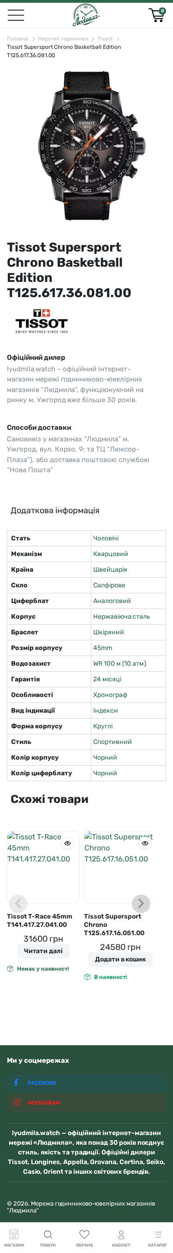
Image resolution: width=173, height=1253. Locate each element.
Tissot (105, 38)
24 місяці (107, 679)
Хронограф (110, 695)
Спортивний (112, 742)
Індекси (105, 710)
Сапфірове (109, 585)
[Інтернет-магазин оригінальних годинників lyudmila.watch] (86, 15)
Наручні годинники (63, 38)
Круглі (103, 726)
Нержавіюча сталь (121, 617)
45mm (102, 648)
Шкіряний (108, 632)
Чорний (105, 757)
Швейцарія (110, 570)
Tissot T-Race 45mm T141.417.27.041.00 (39, 921)
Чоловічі (106, 538)
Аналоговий (112, 601)
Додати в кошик (120, 959)
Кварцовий (110, 554)
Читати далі (43, 951)
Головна (18, 38)
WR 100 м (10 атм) (120, 663)
